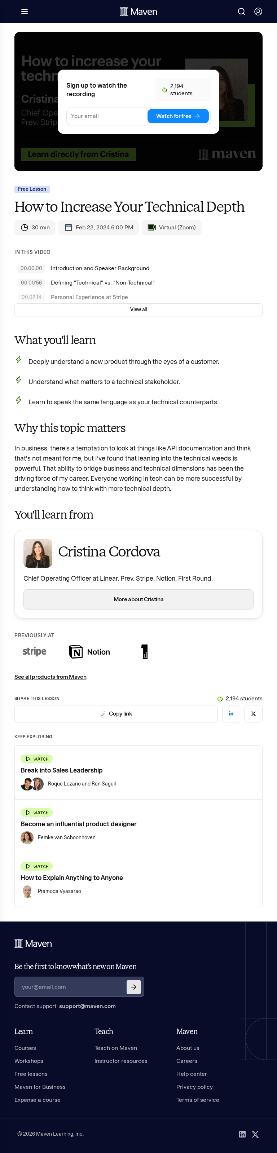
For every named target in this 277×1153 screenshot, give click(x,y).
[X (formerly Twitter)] (255, 1134)
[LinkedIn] (242, 1134)
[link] (231, 713)
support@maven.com (87, 1006)
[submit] (134, 987)
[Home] (33, 943)
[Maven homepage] (138, 11)
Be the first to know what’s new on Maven (75, 966)
